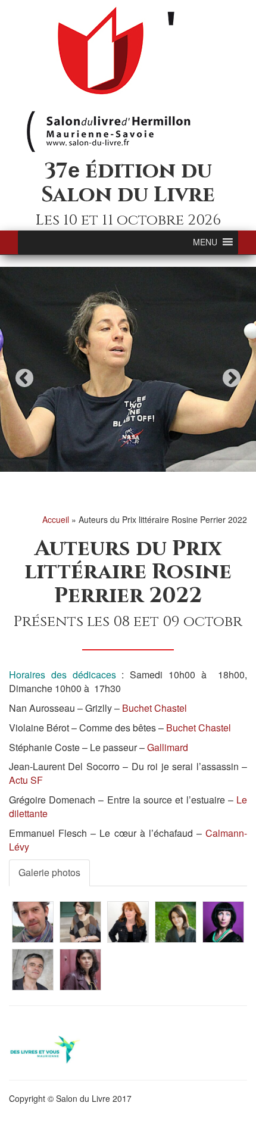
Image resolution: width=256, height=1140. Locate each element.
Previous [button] (24, 378)
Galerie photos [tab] (49, 872)
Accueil (55, 519)
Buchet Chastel (154, 708)
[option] (128, 369)
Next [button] (231, 378)
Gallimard (167, 747)
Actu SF (26, 780)
